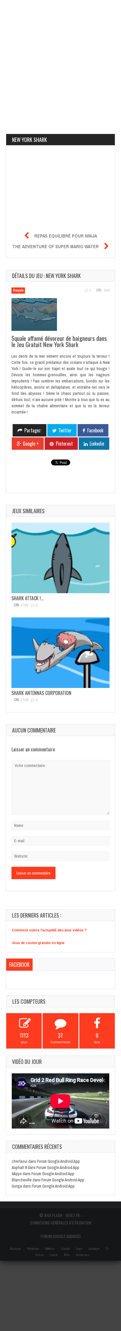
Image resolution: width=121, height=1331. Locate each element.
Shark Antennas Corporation (41, 692)
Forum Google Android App (58, 1161)
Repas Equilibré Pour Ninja (65, 236)
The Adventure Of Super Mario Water (55, 246)
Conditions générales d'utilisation (60, 1222)
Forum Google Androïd (61, 1236)
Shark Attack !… (27, 598)
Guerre (54, 1255)
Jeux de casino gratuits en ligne (38, 943)
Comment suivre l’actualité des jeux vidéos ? (49, 930)
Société (65, 1249)
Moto (67, 1255)
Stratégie (94, 1249)
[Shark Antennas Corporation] (60, 652)
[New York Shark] (37, 315)
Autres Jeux (82, 1255)
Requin (18, 290)
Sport (79, 1249)
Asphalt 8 (19, 1167)
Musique (15, 1249)
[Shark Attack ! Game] (60, 558)
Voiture (39, 1255)
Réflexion (50, 1249)
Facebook (19, 964)
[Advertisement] (60, 61)
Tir (107, 1249)
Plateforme (32, 1249)
